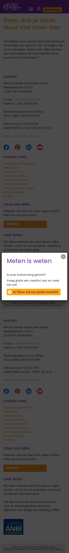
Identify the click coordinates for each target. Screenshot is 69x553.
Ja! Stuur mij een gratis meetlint (35, 292)
